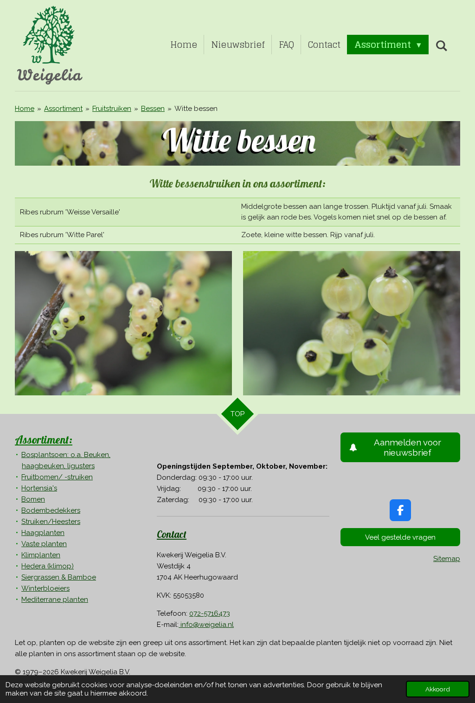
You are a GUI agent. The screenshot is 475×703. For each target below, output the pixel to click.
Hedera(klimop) (47, 566)
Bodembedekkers (50, 510)
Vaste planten (44, 544)
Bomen (33, 499)
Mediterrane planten (54, 599)
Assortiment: (43, 439)
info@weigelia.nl (206, 624)
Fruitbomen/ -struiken (57, 477)
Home (24, 108)
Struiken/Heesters (50, 521)
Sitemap (446, 559)
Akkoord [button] (437, 689)
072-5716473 (209, 613)
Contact (171, 534)
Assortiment (63, 108)
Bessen (153, 108)
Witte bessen (196, 108)
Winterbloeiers (45, 588)
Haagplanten (42, 533)
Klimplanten (40, 555)
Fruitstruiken (111, 108)
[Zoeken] (441, 45)
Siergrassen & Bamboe (58, 577)
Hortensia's (39, 488)
